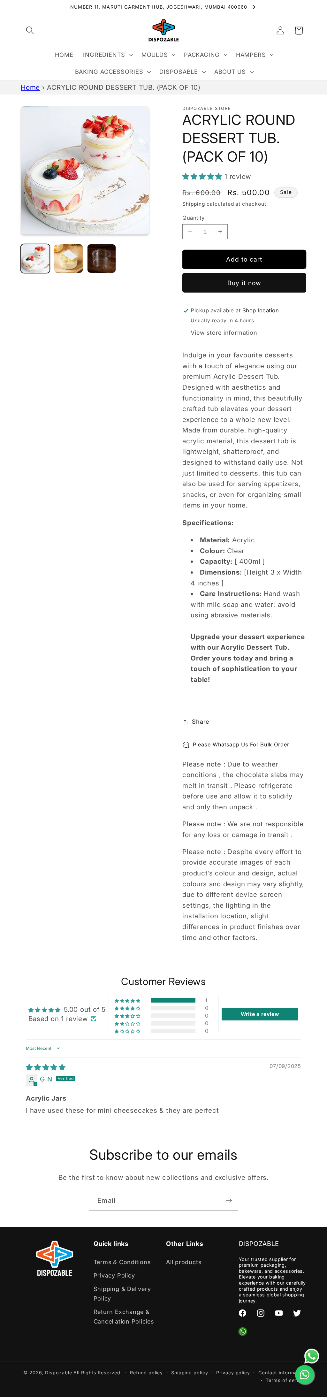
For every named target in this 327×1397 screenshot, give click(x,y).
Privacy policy (233, 1372)
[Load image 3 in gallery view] (101, 258)
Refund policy (146, 1372)
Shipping (193, 204)
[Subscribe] (229, 1200)
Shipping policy (189, 1372)
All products (183, 1261)
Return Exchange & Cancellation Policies (124, 1316)
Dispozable (58, 1372)
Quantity (193, 218)
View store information (224, 332)
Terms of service (286, 1380)
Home (30, 87)
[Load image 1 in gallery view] (35, 258)
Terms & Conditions (122, 1261)
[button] (30, 30)
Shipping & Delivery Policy (122, 1293)
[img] (46, 1067)
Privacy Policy (114, 1275)
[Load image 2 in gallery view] (68, 258)
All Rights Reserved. (97, 1372)
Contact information (282, 1372)
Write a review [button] (260, 1014)
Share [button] (200, 721)
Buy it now (244, 283)
